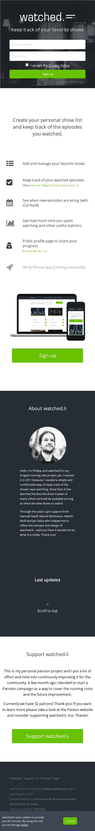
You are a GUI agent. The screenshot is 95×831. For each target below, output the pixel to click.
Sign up (47, 355)
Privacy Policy (59, 65)
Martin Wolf (17, 804)
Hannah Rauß (29, 516)
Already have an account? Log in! (64, 82)
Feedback (16, 778)
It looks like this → (35, 251)
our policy (22, 825)
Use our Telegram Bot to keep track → (54, 185)
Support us (31, 778)
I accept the (50, 65)
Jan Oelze (38, 521)
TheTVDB (39, 809)
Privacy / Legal (50, 778)
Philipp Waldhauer (54, 789)
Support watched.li (47, 736)
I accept (70, 821)
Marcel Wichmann (51, 516)
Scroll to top (47, 610)
